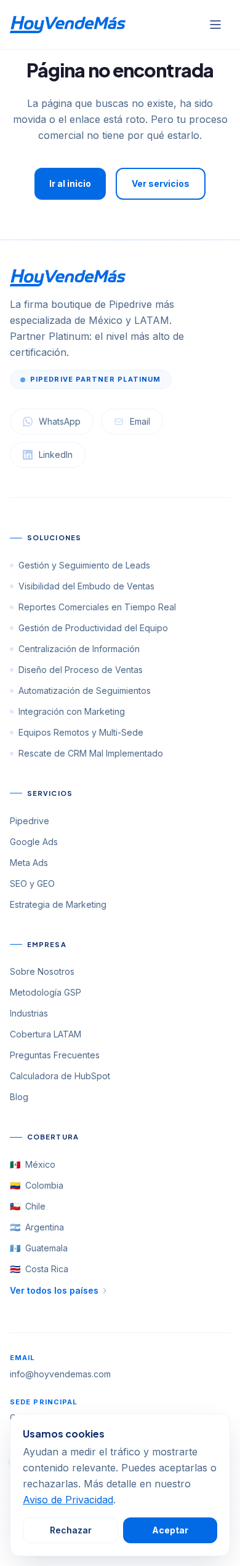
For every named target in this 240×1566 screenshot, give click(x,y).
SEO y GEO (32, 883)
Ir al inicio (70, 183)
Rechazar (71, 1530)
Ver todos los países (54, 1290)
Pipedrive (29, 821)
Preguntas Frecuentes (55, 1055)
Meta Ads (29, 862)
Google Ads (34, 841)
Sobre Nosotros (42, 971)
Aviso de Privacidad (68, 1499)
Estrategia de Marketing (58, 904)
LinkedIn (56, 454)
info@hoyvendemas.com (60, 1374)
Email (140, 421)
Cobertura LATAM (45, 1034)
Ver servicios (161, 183)
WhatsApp (60, 421)
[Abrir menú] (215, 24)
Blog (19, 1097)
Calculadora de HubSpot (60, 1076)
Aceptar (170, 1530)
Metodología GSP (45, 992)
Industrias (29, 1013)
